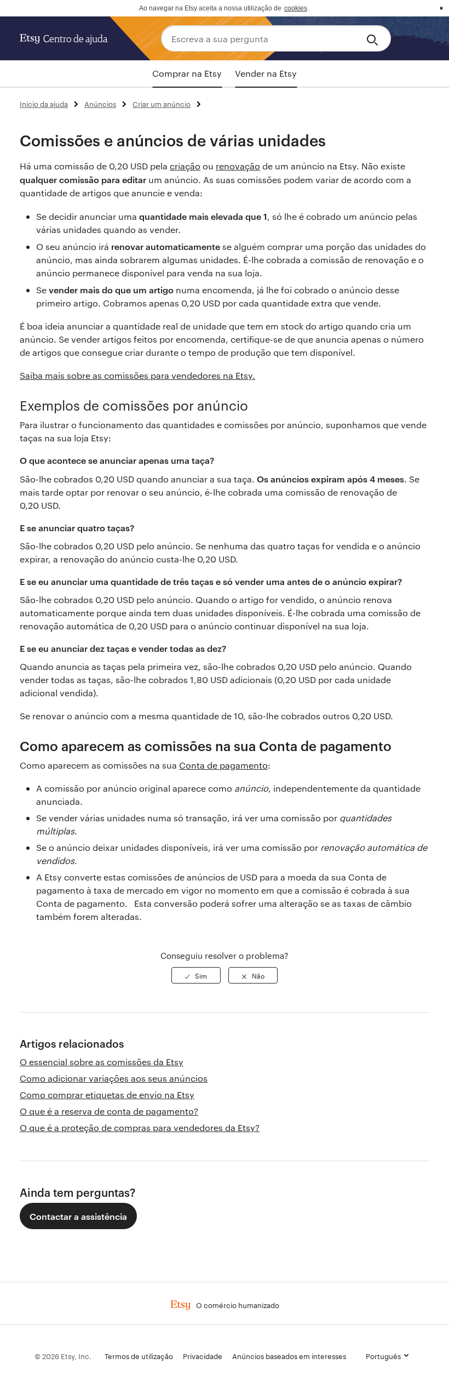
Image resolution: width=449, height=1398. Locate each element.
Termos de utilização (139, 1356)
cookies (295, 8)
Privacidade (202, 1356)
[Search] (374, 38)
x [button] (441, 8)
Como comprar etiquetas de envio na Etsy (107, 1094)
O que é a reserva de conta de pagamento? (109, 1111)
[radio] (196, 975)
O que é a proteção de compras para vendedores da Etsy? (140, 1127)
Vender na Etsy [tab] (266, 73)
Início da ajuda (44, 104)
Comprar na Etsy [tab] (187, 73)
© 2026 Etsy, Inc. (62, 1356)
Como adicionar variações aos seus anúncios (114, 1078)
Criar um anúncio (162, 104)
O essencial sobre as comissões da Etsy (101, 1061)
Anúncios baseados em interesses (289, 1356)
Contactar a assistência (78, 1216)
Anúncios (100, 104)
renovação (238, 166)
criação (185, 166)
